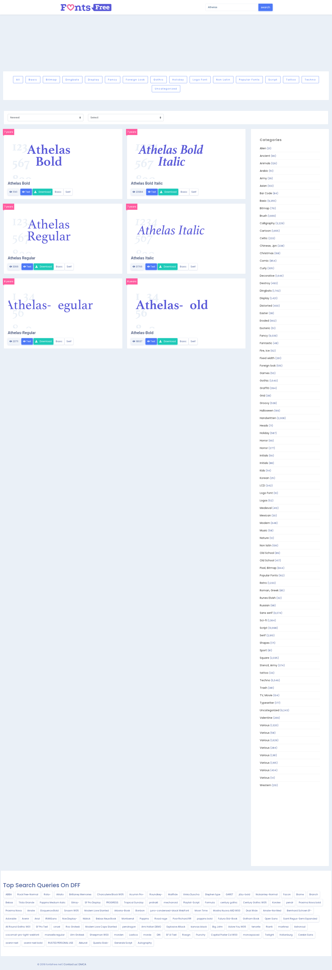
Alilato (60, 894)
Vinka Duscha (191, 894)
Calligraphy (267, 223)
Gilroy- (75, 902)
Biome (300, 894)
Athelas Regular (21, 258)
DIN (158, 934)
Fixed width (267, 358)
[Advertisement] (166, 43)
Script (272, 79)
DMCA (82, 964)
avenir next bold (33, 942)
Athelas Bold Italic (147, 183)
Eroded (264, 321)
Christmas (267, 253)
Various (265, 725)
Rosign (186, 934)
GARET (229, 894)
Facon (287, 894)
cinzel (56, 926)
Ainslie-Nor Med (272, 910)
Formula (210, 902)
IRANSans (51, 918)
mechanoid (171, 902)
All (18, 79)
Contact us (70, 964)
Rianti (269, 926)
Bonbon (140, 910)
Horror (264, 440)
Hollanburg (286, 934)
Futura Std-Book (227, 918)
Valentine (266, 718)
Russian (265, 605)
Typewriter (267, 703)
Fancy (112, 79)
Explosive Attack (176, 926)
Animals (265, 163)
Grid (262, 395)
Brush (263, 216)
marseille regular (55, 934)
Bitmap (51, 79)
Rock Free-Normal (27, 894)
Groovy (264, 403)
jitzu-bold (244, 894)
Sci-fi (263, 620)
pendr (289, 902)
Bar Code (266, 193)
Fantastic (266, 343)
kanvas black (199, 926)
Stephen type (212, 894)
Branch (313, 894)
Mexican (265, 515)
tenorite (256, 926)
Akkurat (83, 942)
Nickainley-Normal (267, 894)
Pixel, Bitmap (268, 568)
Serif (68, 191)
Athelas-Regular (22, 332)
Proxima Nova (14, 910)
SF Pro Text (42, 926)
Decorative (267, 276)
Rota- (47, 894)
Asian (263, 186)
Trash (263, 688)
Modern (265, 523)
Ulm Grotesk (77, 934)
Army (263, 178)
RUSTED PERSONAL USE (60, 942)
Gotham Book (251, 918)
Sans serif (266, 613)
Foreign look (135, 79)
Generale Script (123, 942)
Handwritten (268, 418)
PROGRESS (112, 902)
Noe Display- (69, 918)
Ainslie (31, 910)
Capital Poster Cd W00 (224, 934)
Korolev (276, 902)
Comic (264, 261)
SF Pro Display (93, 902)
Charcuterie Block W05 (110, 894)
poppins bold (204, 918)
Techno (310, 79)
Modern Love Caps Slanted (101, 926)
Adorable (11, 918)
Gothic (159, 79)
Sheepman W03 (99, 934)
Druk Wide (251, 910)
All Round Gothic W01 (18, 926)
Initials (264, 455)
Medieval (266, 508)
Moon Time (201, 910)
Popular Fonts (249, 79)
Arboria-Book (122, 910)
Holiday (178, 79)
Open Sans (271, 918)
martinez (283, 926)
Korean (264, 478)
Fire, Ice (265, 351)
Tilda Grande (26, 902)
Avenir (25, 918)
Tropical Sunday (134, 902)
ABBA (9, 894)
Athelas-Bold (142, 332)
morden (119, 934)
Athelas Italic (142, 258)
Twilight (269, 934)
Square (264, 658)
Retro (263, 583)
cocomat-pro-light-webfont (22, 934)
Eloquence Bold (49, 910)
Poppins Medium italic (53, 902)
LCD (262, 485)
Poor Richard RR (182, 918)
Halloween (266, 410)
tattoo (291, 79)
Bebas (9, 902)
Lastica (133, 934)
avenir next (12, 942)
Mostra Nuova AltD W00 (226, 910)
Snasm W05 (71, 910)
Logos (263, 500)
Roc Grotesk (73, 926)
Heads (264, 425)
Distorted (266, 306)
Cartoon (265, 231)
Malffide (173, 894)
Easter (264, 313)
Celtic (264, 238)
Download (44, 191)
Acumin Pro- (136, 894)
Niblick (86, 918)
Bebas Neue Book (106, 918)
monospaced (251, 934)
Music (263, 530)
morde (147, 934)
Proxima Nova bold (310, 902)
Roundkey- (156, 894)
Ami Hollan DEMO (151, 926)
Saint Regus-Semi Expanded (300, 918)
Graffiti (264, 388)
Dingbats (72, 79)
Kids (262, 470)
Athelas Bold (19, 183)
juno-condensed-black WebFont (169, 910)
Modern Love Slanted (96, 910)
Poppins (144, 918)
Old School (267, 553)
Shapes (265, 643)
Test (27, 191)
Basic (33, 79)
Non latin (223, 79)
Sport (263, 650)
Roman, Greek (269, 590)
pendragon (129, 926)
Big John (217, 926)
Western (265, 785)
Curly (263, 268)
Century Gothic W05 (255, 902)
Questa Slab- (101, 942)
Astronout (299, 926)
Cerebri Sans (305, 934)
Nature (264, 538)
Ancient (265, 156)
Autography (145, 942)
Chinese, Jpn (268, 246)
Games (265, 373)
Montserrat (128, 918)
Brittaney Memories (80, 894)
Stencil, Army (268, 665)
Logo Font (200, 79)
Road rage (160, 918)
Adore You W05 (237, 926)
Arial (37, 918)
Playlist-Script (191, 902)
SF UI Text (171, 934)
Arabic (264, 171)
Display (93, 79)
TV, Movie (266, 695)
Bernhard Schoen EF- (299, 910)
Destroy (265, 283)
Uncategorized (166, 88)
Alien (263, 148)
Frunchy (200, 934)
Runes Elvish (268, 598)
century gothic (228, 902)
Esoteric (265, 328)
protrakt (153, 902)
